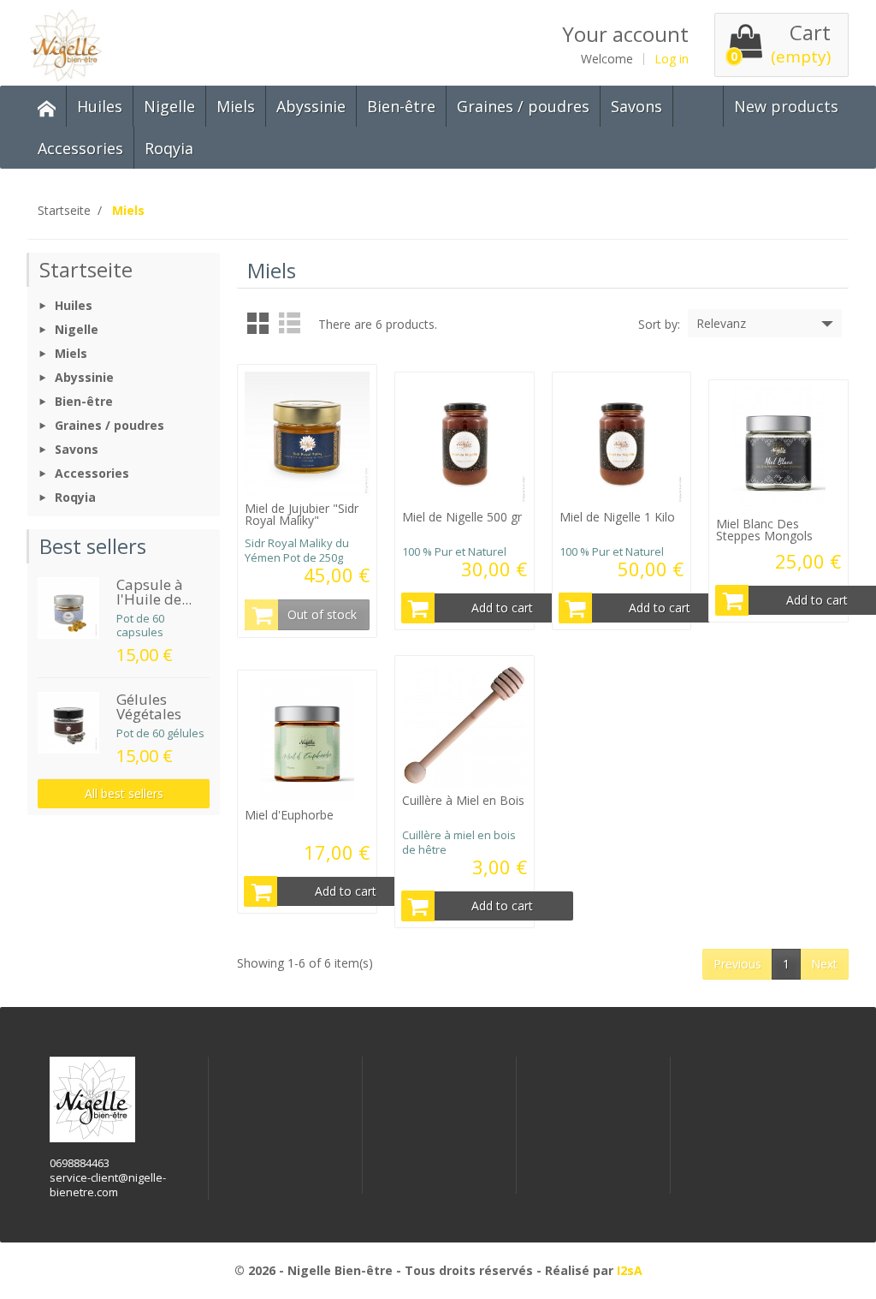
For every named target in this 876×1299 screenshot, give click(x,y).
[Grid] (258, 323)
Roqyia (169, 148)
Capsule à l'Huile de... (154, 592)
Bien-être (401, 106)
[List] (289, 323)
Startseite (86, 269)
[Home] (47, 106)
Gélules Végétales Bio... (148, 713)
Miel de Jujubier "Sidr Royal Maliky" (301, 514)
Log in (671, 59)
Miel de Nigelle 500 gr (462, 517)
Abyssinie (311, 106)
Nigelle (169, 106)
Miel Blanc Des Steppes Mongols (764, 529)
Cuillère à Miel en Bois (463, 800)
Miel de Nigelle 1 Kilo (617, 517)
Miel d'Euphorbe (289, 815)
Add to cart (502, 607)
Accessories (80, 148)
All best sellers (124, 793)
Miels (235, 106)
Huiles (99, 106)
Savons (636, 106)
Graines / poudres (523, 106)
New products (786, 106)
